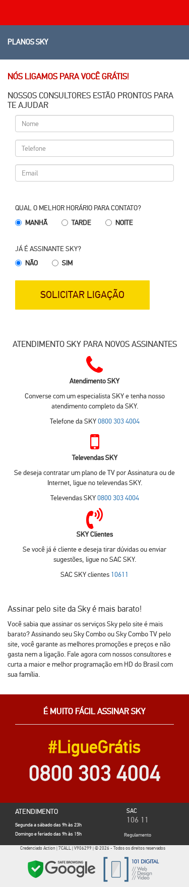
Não (31, 263)
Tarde (81, 222)
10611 (120, 574)
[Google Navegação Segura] (61, 868)
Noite (124, 222)
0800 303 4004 (119, 421)
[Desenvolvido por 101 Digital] (129, 868)
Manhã (36, 222)
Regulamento (137, 835)
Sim (67, 263)
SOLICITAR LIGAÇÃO (82, 294)
